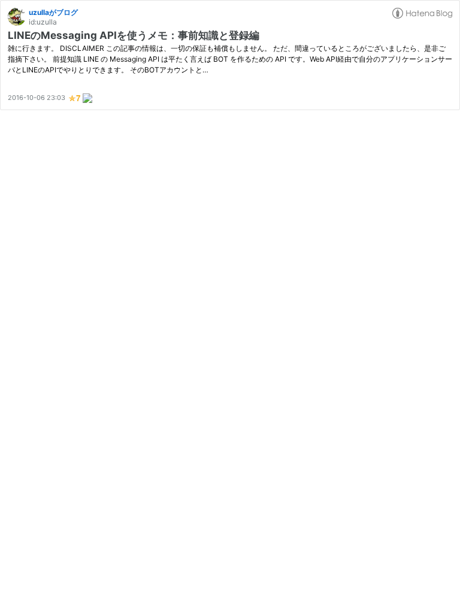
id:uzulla (43, 21)
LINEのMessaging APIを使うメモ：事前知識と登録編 (133, 35)
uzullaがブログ (53, 12)
